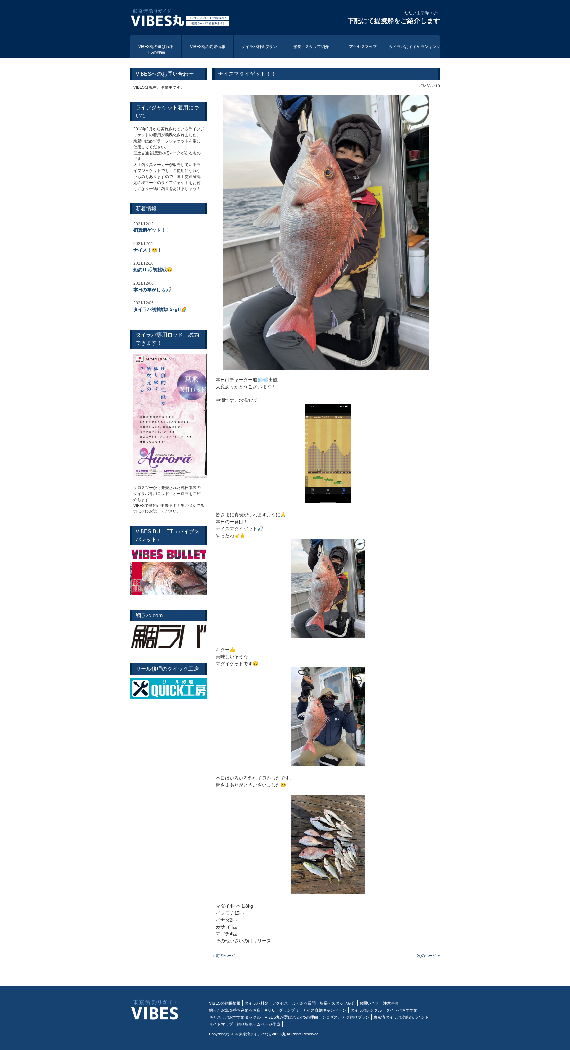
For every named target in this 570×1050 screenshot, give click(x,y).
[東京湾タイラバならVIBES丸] (179, 18)
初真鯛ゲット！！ (151, 230)
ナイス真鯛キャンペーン (324, 1010)
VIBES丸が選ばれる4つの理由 (291, 1017)
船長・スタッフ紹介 (337, 1003)
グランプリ (289, 1010)
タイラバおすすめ (402, 1010)
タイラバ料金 (256, 1003)
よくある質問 (304, 1003)
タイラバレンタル (366, 1010)
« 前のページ (224, 955)
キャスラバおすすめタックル (235, 1017)
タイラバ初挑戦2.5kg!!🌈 (160, 309)
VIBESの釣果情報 (224, 1003)
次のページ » (428, 955)
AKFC (270, 1010)
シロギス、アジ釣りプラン (345, 1017)
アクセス (280, 1003)
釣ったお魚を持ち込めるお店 (235, 1010)
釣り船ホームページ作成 (258, 1024)
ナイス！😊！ (147, 250)
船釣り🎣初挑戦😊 (152, 269)
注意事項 (391, 1003)
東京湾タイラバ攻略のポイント (401, 1017)
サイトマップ (221, 1024)
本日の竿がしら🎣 (152, 289)
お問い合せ (369, 1003)
